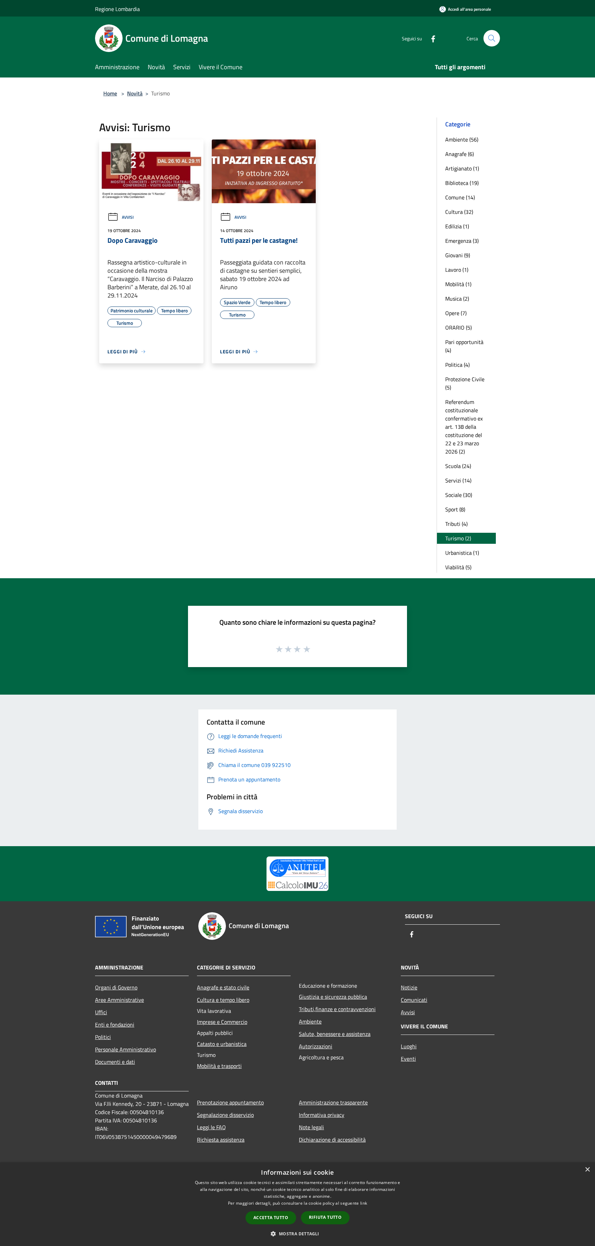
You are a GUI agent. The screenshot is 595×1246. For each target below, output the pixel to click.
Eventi (408, 1059)
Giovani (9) (457, 255)
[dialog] (297, 1204)
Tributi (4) (456, 524)
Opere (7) (456, 313)
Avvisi (128, 217)
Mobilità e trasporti (219, 1066)
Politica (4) (457, 365)
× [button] (587, 1169)
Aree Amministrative (119, 1000)
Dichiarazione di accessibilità (332, 1139)
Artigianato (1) (462, 168)
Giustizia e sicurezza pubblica (333, 997)
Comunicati (414, 1000)
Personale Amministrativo (125, 1049)
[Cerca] (491, 38)
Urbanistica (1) (462, 553)
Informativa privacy (321, 1115)
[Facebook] (430, 38)
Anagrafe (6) (459, 154)
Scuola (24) (458, 466)
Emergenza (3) (462, 241)
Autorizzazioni (315, 1046)
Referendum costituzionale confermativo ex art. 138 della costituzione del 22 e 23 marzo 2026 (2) (464, 427)
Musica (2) (457, 298)
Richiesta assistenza (220, 1139)
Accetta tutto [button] (270, 1218)
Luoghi (409, 1046)
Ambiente (310, 1021)
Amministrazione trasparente (333, 1102)
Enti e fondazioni (114, 1024)
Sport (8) (455, 509)
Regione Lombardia (117, 9)
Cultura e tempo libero (223, 1000)
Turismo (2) (458, 538)
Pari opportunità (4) (464, 346)
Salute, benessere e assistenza (334, 1034)
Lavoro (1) (456, 270)
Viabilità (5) (458, 567)
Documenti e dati (115, 1062)
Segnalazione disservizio (225, 1115)
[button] (297, 1233)
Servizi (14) (458, 480)
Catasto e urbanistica (222, 1044)
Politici (103, 1037)
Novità (135, 93)
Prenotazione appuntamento (230, 1102)
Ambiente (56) (461, 139)
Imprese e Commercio (222, 1022)
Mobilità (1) (458, 284)
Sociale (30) (458, 495)
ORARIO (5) (458, 327)
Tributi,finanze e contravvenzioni (337, 1009)
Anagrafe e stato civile (223, 987)
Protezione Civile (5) (464, 383)
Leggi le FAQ (211, 1127)
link (363, 1203)
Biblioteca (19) (462, 183)
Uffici (101, 1012)
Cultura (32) (459, 212)
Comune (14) (460, 197)
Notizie (409, 987)
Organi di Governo (116, 987)
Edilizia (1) (457, 226)
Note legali (311, 1127)
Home (110, 93)
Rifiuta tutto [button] (325, 1217)
